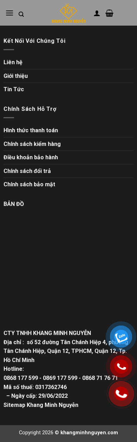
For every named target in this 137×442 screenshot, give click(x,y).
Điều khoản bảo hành (31, 157)
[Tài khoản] (96, 13)
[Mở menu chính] (9, 12)
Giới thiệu (16, 76)
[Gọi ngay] (121, 394)
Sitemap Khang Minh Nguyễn (41, 405)
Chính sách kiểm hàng (32, 144)
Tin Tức (14, 89)
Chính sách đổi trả (27, 171)
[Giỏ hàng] (109, 13)
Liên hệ (13, 62)
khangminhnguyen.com (89, 433)
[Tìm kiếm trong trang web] (21, 14)
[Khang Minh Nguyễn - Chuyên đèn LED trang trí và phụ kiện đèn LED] (68, 13)
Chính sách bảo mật (29, 184)
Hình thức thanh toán (31, 130)
